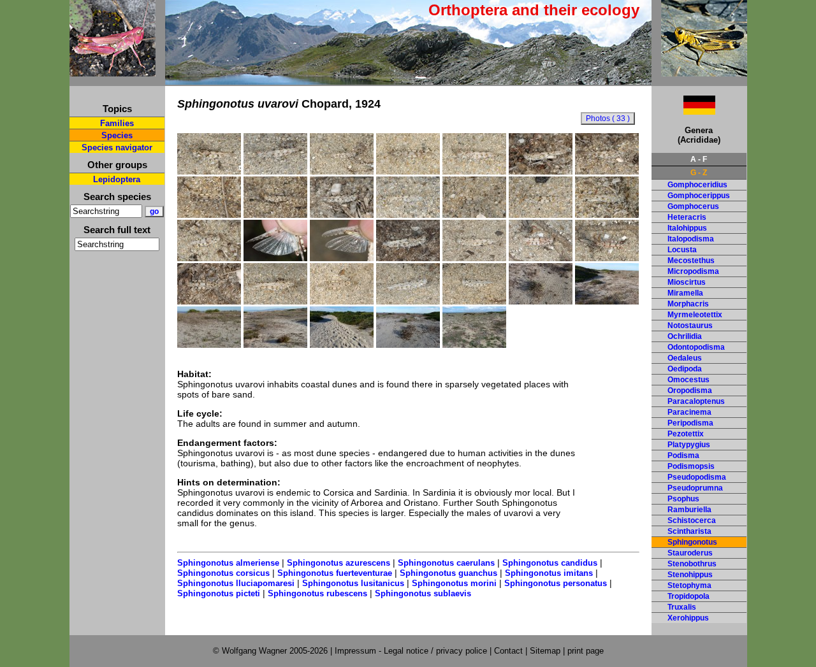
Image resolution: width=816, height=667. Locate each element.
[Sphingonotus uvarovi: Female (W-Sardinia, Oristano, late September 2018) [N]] (408, 301)
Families (117, 123)
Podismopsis (691, 466)
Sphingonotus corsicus (223, 573)
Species (117, 135)
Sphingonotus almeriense (228, 563)
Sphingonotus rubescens (317, 593)
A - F (698, 159)
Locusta (682, 249)
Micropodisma (693, 271)
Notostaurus (690, 325)
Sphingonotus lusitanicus (353, 583)
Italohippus (687, 228)
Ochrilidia (684, 336)
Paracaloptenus (696, 401)
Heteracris (686, 217)
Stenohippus (690, 574)
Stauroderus (690, 553)
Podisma (683, 455)
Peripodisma (690, 423)
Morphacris (688, 303)
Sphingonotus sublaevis (423, 593)
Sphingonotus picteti (218, 593)
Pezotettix (685, 433)
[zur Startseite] (112, 71)
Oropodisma (689, 390)
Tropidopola (688, 596)
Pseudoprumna (695, 488)
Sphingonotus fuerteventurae (334, 573)
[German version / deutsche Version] (683, 111)
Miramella (685, 293)
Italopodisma (690, 238)
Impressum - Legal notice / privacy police (412, 651)
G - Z (698, 172)
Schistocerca (691, 520)
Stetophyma (689, 585)
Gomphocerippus (698, 195)
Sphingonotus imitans (549, 573)
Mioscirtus (686, 282)
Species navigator (117, 147)
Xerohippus (688, 617)
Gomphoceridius (697, 184)
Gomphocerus (693, 206)
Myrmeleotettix (694, 314)
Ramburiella (689, 509)
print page (585, 651)
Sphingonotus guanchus (448, 573)
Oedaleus (684, 358)
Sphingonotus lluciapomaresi (236, 583)
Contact (508, 651)
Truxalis (681, 607)
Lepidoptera (116, 179)
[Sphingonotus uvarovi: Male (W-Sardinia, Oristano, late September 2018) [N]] (540, 215)
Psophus (683, 498)
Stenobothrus (692, 563)
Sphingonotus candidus (549, 563)
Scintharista (689, 531)
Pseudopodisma (696, 477)
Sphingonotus (692, 542)
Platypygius (688, 444)
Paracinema (689, 412)
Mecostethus (691, 260)
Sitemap (545, 651)
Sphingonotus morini (454, 583)
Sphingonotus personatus (555, 583)
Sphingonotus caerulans (446, 563)
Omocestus (688, 379)
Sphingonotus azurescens (338, 563)
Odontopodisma (696, 347)
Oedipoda (684, 368)
